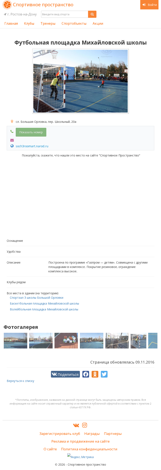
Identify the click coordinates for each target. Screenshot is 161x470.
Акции (98, 23)
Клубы (29, 23)
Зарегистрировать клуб (59, 433)
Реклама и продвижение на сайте (80, 441)
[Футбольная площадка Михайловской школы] (80, 81)
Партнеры (113, 433)
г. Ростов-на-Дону (21, 14)
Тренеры (47, 23)
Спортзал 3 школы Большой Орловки (36, 298)
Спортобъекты (74, 23)
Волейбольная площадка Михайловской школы (44, 309)
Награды (92, 433)
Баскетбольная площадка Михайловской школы (44, 303)
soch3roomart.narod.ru (31, 146)
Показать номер (31, 132)
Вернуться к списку (20, 381)
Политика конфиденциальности (89, 449)
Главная (11, 23)
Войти (152, 5)
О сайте (50, 449)
